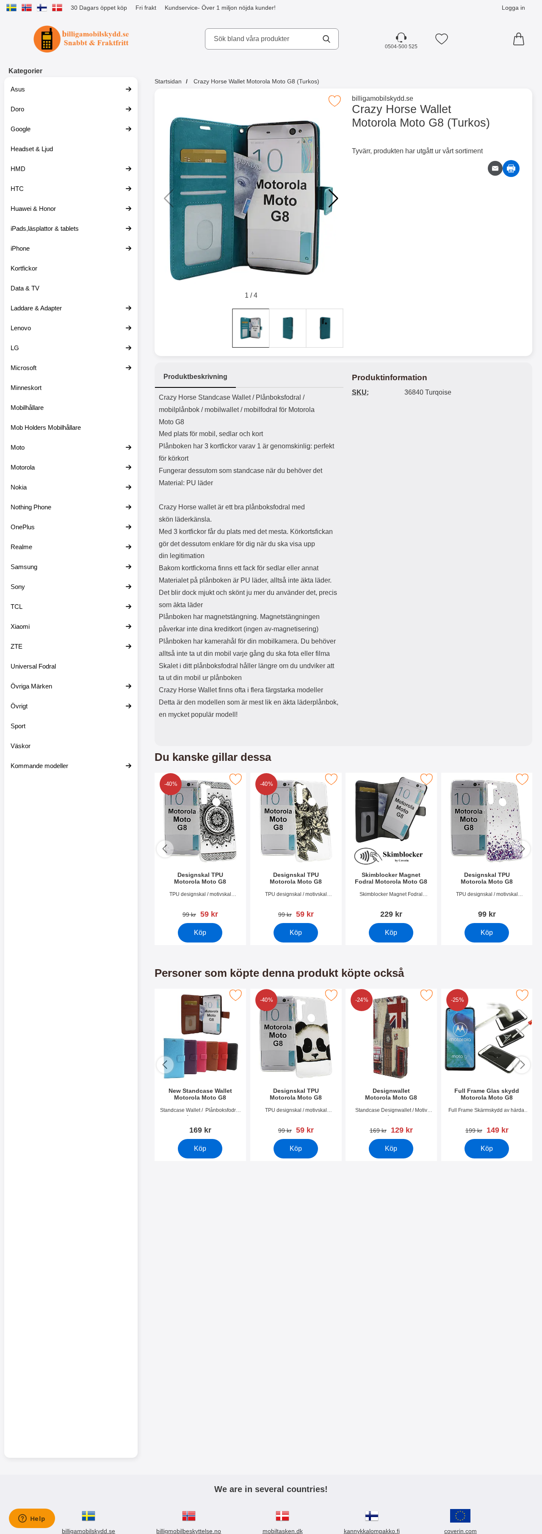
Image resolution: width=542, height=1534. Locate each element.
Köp (200, 932)
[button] (333, 198)
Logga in (513, 7)
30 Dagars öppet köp (99, 7)
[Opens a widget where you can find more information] (31, 1519)
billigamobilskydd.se (382, 98)
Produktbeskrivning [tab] (195, 376)
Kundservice (181, 7)
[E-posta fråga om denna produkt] (495, 168)
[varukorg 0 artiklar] (521, 39)
